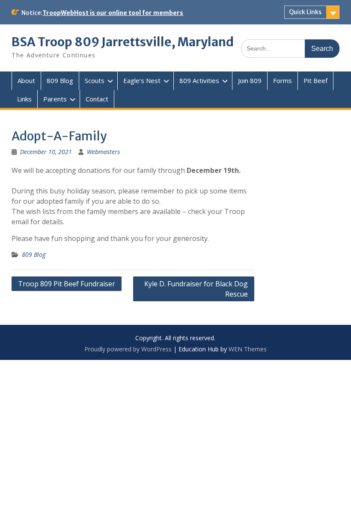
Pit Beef (315, 80)
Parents (55, 99)
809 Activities (199, 80)
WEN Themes (248, 349)
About (26, 80)
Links (24, 99)
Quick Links (305, 12)
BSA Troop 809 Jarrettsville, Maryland (123, 42)
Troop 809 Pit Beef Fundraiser (66, 283)
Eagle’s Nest (142, 80)
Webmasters (103, 152)
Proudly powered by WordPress (128, 349)
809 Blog (60, 80)
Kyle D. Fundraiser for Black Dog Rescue (196, 289)
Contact (97, 99)
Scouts (94, 80)
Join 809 (250, 80)
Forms (282, 80)
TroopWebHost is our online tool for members (112, 13)
